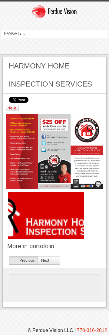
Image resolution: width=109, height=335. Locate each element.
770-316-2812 (92, 330)
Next (46, 260)
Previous (26, 260)
